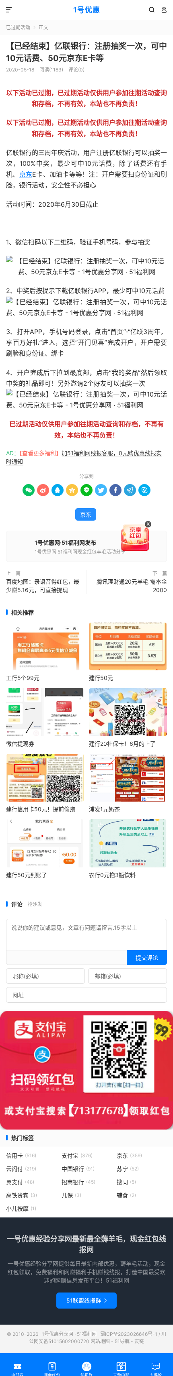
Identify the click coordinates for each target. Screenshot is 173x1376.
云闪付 (21, 1168)
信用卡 (21, 1155)
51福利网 (19, 223)
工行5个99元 (22, 677)
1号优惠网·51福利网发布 (65, 542)
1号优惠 (86, 10)
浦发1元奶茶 (104, 809)
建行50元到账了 (26, 874)
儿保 (71, 1195)
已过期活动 (18, 27)
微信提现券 (20, 743)
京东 (26, 174)
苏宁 (128, 1168)
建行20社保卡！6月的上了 (122, 743)
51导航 (122, 1341)
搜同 (126, 1182)
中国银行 (78, 1168)
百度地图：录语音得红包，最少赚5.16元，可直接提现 (42, 585)
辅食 (126, 1195)
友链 (139, 1341)
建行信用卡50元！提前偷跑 (40, 809)
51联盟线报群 (86, 1300)
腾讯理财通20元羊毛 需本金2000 (132, 585)
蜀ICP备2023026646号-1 (128, 1334)
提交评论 (147, 957)
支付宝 (77, 1155)
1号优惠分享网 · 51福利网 (69, 1334)
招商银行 (78, 1182)
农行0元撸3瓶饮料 (112, 874)
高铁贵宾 (21, 1195)
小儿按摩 (21, 1208)
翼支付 (20, 1182)
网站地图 (100, 1341)
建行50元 (101, 677)
